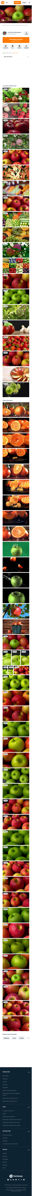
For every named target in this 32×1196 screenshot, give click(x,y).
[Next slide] (25, 1053)
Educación (5, 1102)
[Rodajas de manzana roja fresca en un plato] (16, 373)
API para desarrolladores (9, 1105)
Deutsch (5, 1179)
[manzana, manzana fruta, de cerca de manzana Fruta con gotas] (7, 657)
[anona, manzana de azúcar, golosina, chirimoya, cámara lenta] (16, 311)
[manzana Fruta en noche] (16, 914)
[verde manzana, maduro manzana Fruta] (16, 759)
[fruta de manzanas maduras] (16, 280)
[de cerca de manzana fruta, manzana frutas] (16, 976)
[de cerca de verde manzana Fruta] (14, 669)
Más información (8, 56)
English (5, 1170)
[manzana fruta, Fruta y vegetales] (16, 641)
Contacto (5, 1154)
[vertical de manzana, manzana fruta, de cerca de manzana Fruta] (19, 669)
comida (21, 1053)
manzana (6, 1053)
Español (5, 1173)
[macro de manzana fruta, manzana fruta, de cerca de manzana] (16, 837)
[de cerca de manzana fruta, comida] (16, 806)
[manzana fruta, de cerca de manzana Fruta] (16, 744)
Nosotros (5, 1157)
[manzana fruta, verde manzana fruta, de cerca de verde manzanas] (16, 930)
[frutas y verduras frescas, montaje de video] (16, 265)
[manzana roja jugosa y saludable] (16, 125)
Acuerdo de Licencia (8, 1125)
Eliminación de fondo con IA (10, 1113)
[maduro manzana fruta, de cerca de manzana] (16, 156)
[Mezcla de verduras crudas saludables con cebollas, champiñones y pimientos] (16, 94)
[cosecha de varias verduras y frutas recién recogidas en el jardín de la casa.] (16, 110)
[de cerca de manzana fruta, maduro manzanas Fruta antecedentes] (16, 945)
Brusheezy (5, 1090)
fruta (14, 1053)
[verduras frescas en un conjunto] (16, 327)
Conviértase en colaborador (10, 1160)
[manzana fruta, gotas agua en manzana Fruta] (16, 1007)
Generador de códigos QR (10, 1116)
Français (5, 1182)
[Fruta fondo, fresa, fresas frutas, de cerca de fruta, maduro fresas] (16, 342)
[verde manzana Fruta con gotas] (16, 868)
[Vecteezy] (2, 2)
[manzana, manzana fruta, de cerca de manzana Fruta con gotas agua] (16, 992)
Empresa (5, 1099)
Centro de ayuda (7, 1151)
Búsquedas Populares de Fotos (11, 1139)
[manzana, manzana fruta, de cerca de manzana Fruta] (16, 775)
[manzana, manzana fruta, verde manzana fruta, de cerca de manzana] (16, 296)
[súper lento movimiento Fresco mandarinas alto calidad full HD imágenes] (16, 564)
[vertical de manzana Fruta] (16, 657)
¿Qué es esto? (15, 53)
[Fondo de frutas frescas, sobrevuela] (16, 234)
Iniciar (24, 2)
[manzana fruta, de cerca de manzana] (16, 883)
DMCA (4, 1128)
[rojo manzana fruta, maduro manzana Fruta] (16, 203)
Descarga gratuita (16, 40)
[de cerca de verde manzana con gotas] (16, 852)
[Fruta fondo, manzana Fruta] (16, 358)
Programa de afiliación (9, 1131)
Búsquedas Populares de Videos (11, 1142)
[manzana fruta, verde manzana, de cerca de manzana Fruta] (16, 697)
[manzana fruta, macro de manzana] (16, 713)
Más (4, 1184)
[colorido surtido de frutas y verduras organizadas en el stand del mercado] (16, 218)
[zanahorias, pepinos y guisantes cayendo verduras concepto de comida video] (16, 172)
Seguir (26, 34)
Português (5, 1176)
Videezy (5, 1096)
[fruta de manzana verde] (7, 672)
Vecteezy (5, 1093)
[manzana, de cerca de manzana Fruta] (16, 899)
